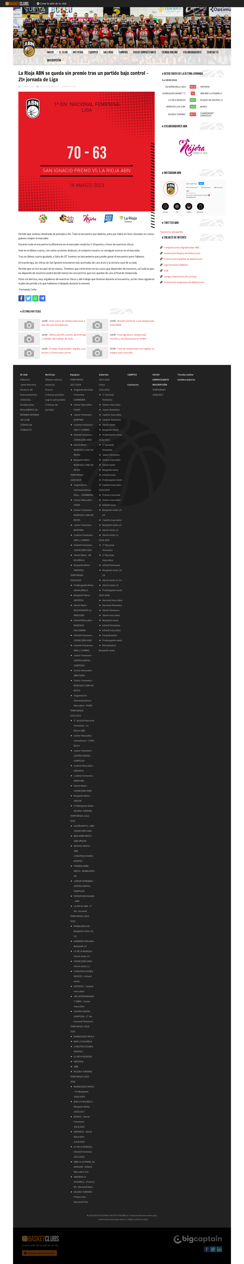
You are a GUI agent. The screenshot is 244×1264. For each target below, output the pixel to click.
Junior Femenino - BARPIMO (83, 417)
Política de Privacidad (138, 1219)
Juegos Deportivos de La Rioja (180, 276)
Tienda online (169, 52)
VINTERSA (79, 1061)
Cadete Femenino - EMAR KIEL (84, 778)
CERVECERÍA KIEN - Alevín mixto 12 (83, 964)
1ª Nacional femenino (108, 547)
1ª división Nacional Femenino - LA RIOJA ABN (84, 725)
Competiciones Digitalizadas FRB (181, 247)
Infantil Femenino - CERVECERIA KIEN (83, 437)
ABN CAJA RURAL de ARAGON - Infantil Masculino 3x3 (84, 1166)
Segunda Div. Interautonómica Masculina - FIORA (83, 700)
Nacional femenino (112, 605)
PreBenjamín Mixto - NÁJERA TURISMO (84, 808)
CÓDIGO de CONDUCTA (26, 427)
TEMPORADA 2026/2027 (159, 392)
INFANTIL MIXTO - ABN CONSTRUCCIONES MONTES (83, 853)
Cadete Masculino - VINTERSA (84, 768)
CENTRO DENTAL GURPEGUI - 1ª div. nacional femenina (83, 1016)
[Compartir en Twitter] (28, 298)
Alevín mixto (108, 424)
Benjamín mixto (110, 429)
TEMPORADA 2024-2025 (80, 1029)
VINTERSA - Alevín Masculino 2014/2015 (83, 1136)
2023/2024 (104, 490)
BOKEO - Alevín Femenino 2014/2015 (82, 1121)
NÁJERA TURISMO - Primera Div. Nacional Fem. (83, 1196)
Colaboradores (192, 52)
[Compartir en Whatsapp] (35, 298)
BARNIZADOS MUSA (84, 1036)
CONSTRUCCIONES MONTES (83, 1049)
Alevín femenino (110, 610)
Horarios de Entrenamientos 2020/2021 (28, 394)
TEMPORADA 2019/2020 (76, 578)
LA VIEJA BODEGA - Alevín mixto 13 (83, 954)
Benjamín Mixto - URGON (82, 798)
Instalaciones (27, 404)
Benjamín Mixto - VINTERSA (82, 568)
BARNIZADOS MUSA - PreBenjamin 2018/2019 (84, 1091)
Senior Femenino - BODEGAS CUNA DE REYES (84, 515)
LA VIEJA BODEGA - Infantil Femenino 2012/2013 (83, 1151)
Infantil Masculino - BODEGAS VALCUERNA (83, 625)
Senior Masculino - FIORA (83, 407)
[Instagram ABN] (193, 197)
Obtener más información (41, 1253)
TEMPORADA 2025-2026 (80, 1079)
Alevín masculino (111, 615)
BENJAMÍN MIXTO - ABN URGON (83, 838)
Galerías (108, 52)
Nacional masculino (112, 600)
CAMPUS (123, 52)
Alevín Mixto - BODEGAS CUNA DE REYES (84, 449)
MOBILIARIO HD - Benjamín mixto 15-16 (84, 931)
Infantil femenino (111, 565)
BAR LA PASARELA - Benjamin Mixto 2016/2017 (84, 1106)
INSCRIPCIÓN (54, 60)
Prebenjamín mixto (112, 434)
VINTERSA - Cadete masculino (83, 989)
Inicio (50, 52)
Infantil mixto (109, 474)
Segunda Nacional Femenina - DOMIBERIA (83, 394)
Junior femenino (111, 409)
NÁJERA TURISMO (83, 1071)
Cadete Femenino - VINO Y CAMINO (84, 427)
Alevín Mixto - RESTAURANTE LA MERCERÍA (83, 610)
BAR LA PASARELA (83, 1041)
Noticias (78, 52)
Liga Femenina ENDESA (176, 264)
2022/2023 (104, 439)
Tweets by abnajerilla (171, 231)
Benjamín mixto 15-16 (112, 512)
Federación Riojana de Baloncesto (182, 253)
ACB (166, 270)
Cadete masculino (111, 414)
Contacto (212, 52)
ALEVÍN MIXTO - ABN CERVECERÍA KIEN (84, 828)
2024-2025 (104, 540)
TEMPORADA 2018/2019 (76, 477)
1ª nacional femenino (108, 397)
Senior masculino (111, 404)
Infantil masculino (111, 630)
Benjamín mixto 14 (111, 525)
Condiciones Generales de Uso (112, 1219)
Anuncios (50, 384)
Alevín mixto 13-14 (111, 580)
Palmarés (25, 379)
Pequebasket (109, 635)
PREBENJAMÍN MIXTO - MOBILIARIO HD (84, 871)
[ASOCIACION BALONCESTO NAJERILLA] (122, 27)
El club (63, 52)
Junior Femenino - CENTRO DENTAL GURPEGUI (83, 660)
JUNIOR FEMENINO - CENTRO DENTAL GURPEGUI (84, 886)
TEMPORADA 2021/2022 (76, 713)
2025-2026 (104, 595)
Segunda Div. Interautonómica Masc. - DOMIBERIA (83, 490)
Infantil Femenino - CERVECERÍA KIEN (83, 547)
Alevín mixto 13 (110, 530)
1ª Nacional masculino (108, 557)
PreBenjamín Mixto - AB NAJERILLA (84, 588)
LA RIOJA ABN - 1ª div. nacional (83, 908)
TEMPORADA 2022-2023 (80, 818)
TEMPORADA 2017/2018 (76, 382)
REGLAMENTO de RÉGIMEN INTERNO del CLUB (29, 414)
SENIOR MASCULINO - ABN (84, 898)
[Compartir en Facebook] (21, 298)
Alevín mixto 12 (110, 535)
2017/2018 (104, 379)
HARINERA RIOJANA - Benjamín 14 (84, 944)
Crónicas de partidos (49, 86)
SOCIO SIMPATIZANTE (144, 52)
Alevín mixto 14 (110, 585)
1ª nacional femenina (108, 447)
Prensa (49, 389)
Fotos (102, 384)
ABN (76, 1066)
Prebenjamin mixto (112, 479)
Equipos (93, 52)
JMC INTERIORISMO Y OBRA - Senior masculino (84, 1001)
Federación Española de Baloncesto (183, 259)
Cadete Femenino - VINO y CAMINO (84, 537)
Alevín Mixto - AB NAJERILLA (82, 557)
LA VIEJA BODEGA (83, 1056)
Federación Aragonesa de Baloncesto (184, 282)
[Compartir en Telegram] (42, 298)
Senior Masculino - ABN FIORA (83, 673)
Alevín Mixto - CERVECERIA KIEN (83, 788)
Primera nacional (111, 495)
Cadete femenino (111, 419)
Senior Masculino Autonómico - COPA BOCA (84, 740)
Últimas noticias (68, 86)
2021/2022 (104, 389)
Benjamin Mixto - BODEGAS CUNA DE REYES (84, 464)
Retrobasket (109, 645)
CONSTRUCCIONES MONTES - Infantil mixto (83, 976)
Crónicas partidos (54, 394)
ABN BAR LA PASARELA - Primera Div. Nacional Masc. (84, 1181)
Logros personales (55, 399)
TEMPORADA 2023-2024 (80, 918)
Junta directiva (28, 384)
